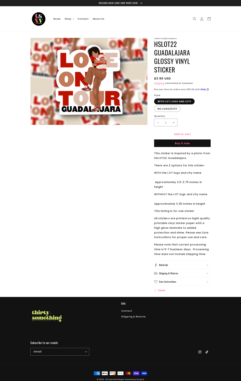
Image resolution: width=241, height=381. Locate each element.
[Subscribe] (85, 352)
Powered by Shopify (134, 379)
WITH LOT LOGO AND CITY (174, 101)
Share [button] (161, 290)
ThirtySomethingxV (114, 379)
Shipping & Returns (133, 316)
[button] (69, 18)
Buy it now (182, 143)
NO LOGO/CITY (167, 108)
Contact (126, 311)
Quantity (159, 116)
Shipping (159, 83)
